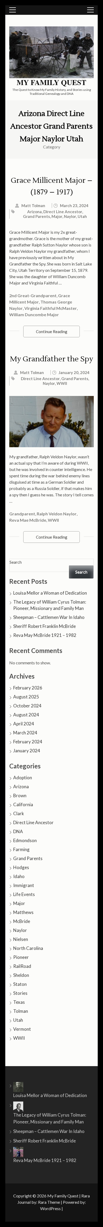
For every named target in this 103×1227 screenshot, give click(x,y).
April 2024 (23, 723)
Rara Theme (49, 1202)
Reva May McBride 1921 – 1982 (44, 635)
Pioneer (21, 957)
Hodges (21, 867)
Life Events (24, 894)
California (23, 804)
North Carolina (28, 948)
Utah (82, 216)
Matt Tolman (33, 205)
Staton (20, 984)
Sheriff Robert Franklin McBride (44, 626)
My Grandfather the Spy (51, 359)
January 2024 (26, 750)
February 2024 (27, 741)
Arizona (34, 211)
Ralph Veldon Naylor (57, 513)
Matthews (23, 912)
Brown (19, 795)
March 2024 (25, 732)
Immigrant (23, 885)
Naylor (70, 216)
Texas (19, 1002)
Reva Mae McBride (27, 519)
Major (57, 216)
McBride (21, 921)
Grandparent (22, 513)
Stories (20, 993)
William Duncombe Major (34, 314)
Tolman (20, 1011)
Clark (18, 813)
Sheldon (21, 975)
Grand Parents (36, 216)
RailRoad (22, 966)
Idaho (19, 876)
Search (16, 561)
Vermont (22, 1029)
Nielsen (20, 939)
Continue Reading (51, 331)
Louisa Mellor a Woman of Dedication (50, 593)
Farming (21, 849)
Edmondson (25, 840)
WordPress (50, 1208)
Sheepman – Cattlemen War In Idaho (49, 617)
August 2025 (26, 696)
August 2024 (26, 714)
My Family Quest (51, 82)
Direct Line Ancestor (62, 211)
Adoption (22, 777)
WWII (62, 383)
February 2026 (27, 688)
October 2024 (27, 705)
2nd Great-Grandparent (33, 295)
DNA (18, 831)
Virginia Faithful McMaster (50, 308)
